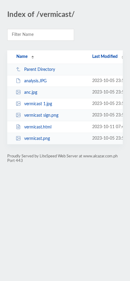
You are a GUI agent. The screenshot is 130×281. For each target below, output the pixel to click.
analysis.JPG (35, 81)
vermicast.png (37, 139)
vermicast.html (37, 127)
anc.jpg (30, 92)
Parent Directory (39, 70)
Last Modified (105, 57)
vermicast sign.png (41, 115)
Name (22, 57)
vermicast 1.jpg (38, 104)
